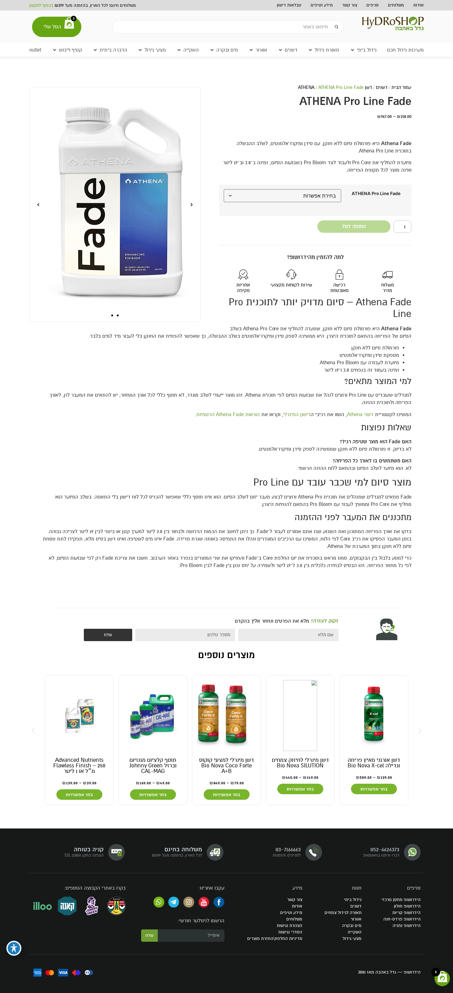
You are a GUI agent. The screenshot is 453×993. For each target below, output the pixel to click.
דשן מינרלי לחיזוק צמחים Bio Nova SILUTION (300, 763)
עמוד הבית (401, 87)
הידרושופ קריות (406, 912)
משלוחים (396, 5)
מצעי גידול (352, 938)
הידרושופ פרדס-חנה (402, 919)
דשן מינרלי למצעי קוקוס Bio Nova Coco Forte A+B (226, 765)
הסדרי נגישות (290, 932)
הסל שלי (52, 27)
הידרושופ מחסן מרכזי (401, 899)
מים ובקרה (351, 925)
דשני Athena (360, 414)
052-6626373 (384, 849)
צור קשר (349, 5)
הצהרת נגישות (289, 925)
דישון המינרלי (297, 414)
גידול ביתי (352, 899)
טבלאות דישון (289, 5)
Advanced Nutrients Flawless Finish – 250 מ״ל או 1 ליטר (79, 765)
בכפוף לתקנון (41, 5)
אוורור (356, 919)
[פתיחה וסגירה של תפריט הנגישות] (13, 948)
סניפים (372, 5)
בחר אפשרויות (374, 789)
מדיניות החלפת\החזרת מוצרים (274, 938)
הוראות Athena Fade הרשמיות (228, 414)
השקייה (354, 932)
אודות (418, 5)
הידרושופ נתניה (407, 925)
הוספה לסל (354, 226)
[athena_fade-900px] (115, 204)
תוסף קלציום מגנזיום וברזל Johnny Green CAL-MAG (153, 765)
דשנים (381, 87)
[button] (363, 50)
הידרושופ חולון (407, 906)
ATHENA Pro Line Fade (376, 193)
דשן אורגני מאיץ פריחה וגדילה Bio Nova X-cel (374, 763)
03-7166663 (288, 849)
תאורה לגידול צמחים (342, 912)
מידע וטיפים (322, 5)
